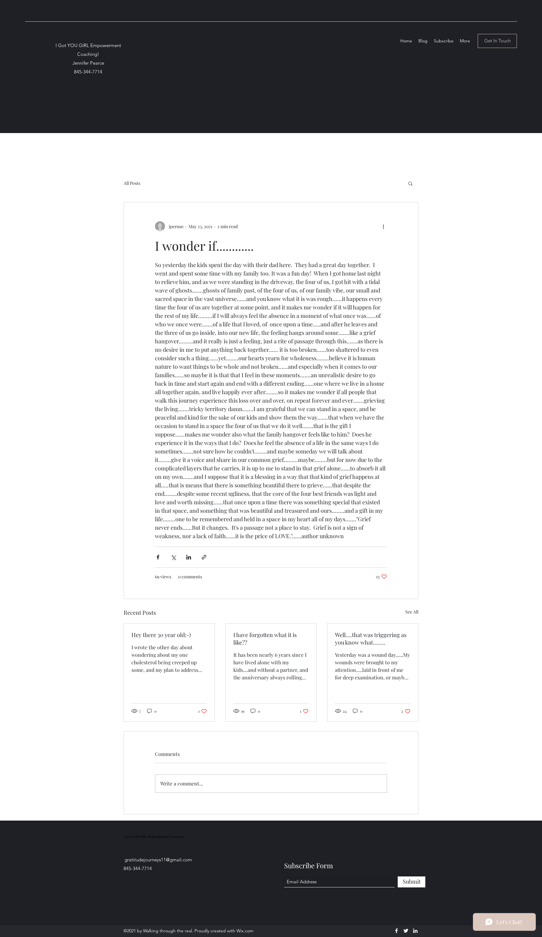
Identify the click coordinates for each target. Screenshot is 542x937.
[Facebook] (396, 931)
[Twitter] (406, 931)
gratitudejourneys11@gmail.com (158, 860)
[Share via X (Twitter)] (173, 557)
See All (411, 612)
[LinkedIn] (415, 931)
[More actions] (383, 226)
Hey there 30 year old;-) (161, 635)
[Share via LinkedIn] (189, 557)
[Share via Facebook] (158, 557)
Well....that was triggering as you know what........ (370, 638)
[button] (410, 183)
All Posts (132, 183)
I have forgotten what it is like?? (265, 638)
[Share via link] (204, 557)
